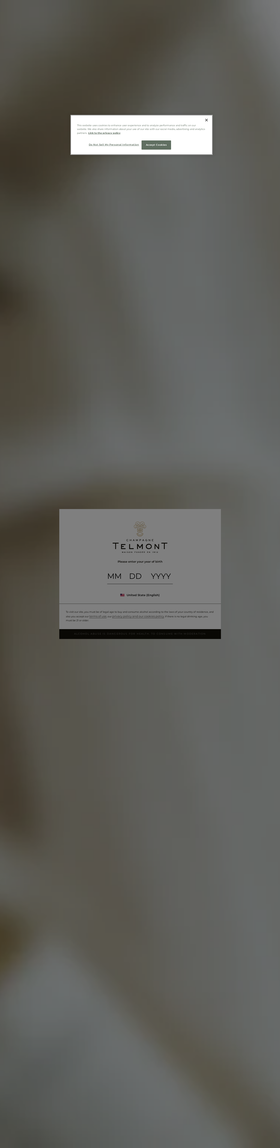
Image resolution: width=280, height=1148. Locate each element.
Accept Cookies (156, 144)
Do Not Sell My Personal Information (114, 144)
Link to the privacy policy (104, 132)
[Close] (206, 120)
